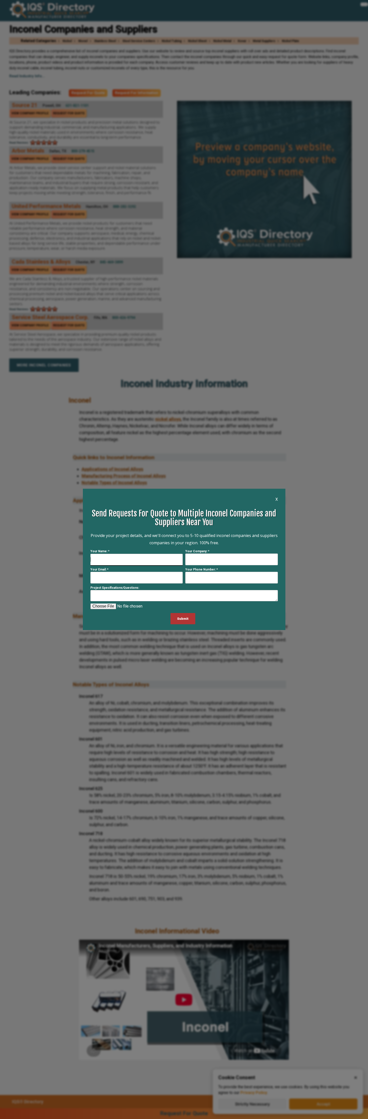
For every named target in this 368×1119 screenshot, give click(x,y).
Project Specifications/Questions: (114, 588)
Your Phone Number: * (201, 570)
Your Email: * (99, 570)
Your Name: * (99, 551)
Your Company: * (197, 551)
